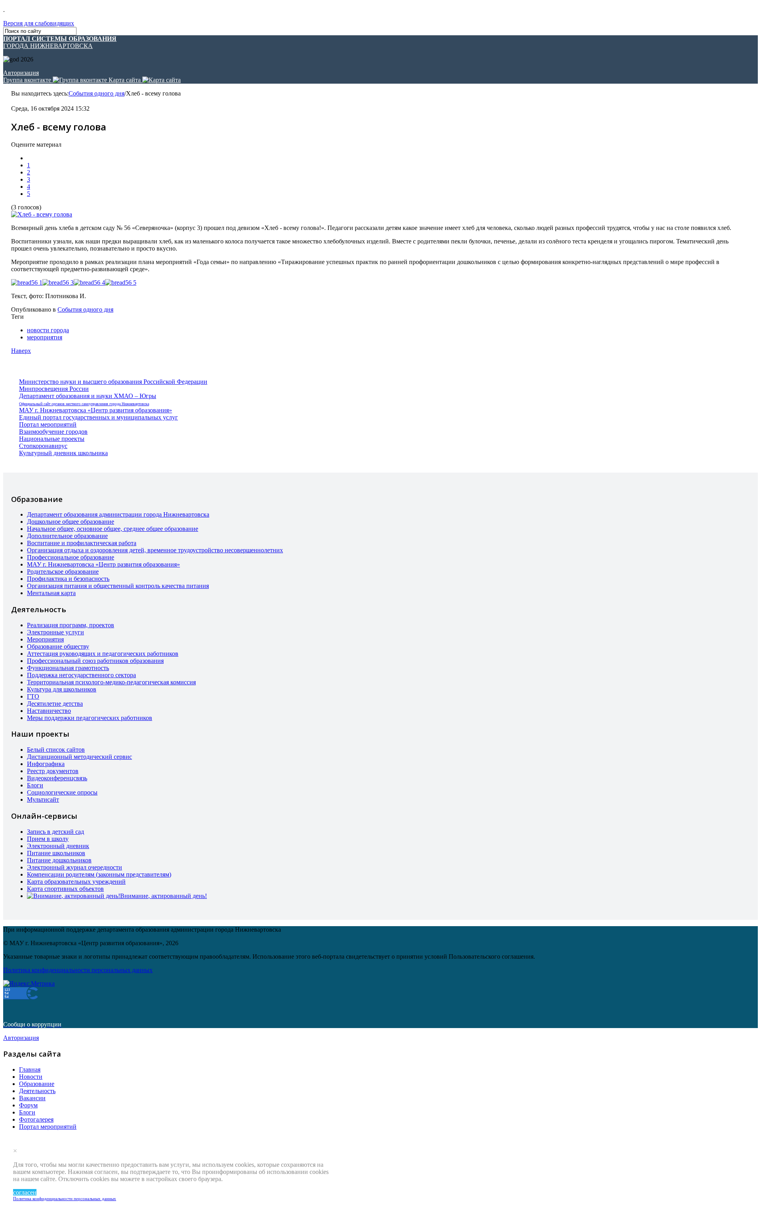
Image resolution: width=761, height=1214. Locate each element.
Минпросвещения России (54, 388)
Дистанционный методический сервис (79, 756)
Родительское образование (63, 571)
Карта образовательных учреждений (76, 881)
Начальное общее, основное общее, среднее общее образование (112, 528)
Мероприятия (45, 639)
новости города (48, 330)
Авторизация (21, 72)
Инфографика (46, 763)
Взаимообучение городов (53, 431)
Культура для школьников (61, 689)
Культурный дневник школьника (63, 453)
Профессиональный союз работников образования (95, 660)
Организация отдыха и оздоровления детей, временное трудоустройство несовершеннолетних (155, 550)
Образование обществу (58, 646)
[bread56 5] (120, 282)
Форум (28, 1105)
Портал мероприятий (47, 424)
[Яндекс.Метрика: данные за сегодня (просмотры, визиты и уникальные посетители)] (29, 983)
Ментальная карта (51, 593)
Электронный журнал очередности (74, 867)
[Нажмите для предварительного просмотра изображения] (41, 214)
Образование (36, 1083)
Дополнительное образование (67, 535)
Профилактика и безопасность (68, 578)
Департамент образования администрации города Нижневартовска (118, 514)
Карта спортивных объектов (65, 888)
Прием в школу (48, 838)
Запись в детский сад (55, 831)
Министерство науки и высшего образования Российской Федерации (113, 381)
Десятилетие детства (55, 703)
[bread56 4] (89, 282)
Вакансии (32, 1098)
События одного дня (96, 93)
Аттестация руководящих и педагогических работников (102, 653)
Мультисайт (43, 799)
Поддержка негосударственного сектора (81, 675)
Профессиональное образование (70, 557)
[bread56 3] (58, 282)
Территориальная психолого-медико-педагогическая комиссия (111, 682)
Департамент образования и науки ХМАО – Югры (87, 396)
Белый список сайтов (56, 749)
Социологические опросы (62, 792)
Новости (30, 1076)
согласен (24, 1192)
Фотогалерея (36, 1119)
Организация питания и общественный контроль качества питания (118, 585)
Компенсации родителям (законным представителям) (99, 874)
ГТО (33, 696)
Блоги (35, 785)
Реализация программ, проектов (70, 625)
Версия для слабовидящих (38, 23)
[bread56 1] (26, 282)
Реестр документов (52, 771)
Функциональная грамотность (68, 667)
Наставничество (49, 710)
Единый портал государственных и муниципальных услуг (98, 417)
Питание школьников (56, 853)
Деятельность (37, 1091)
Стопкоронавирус (43, 445)
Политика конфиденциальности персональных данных (64, 1198)
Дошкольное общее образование (70, 521)
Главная (29, 1069)
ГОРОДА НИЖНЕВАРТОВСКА (60, 42)
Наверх (21, 350)
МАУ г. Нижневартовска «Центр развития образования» (95, 410)
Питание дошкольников (59, 860)
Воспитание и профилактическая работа (81, 543)
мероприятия (44, 337)
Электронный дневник (58, 846)
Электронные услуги (55, 632)
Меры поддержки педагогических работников (89, 717)
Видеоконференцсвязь (57, 778)
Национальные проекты (51, 438)
